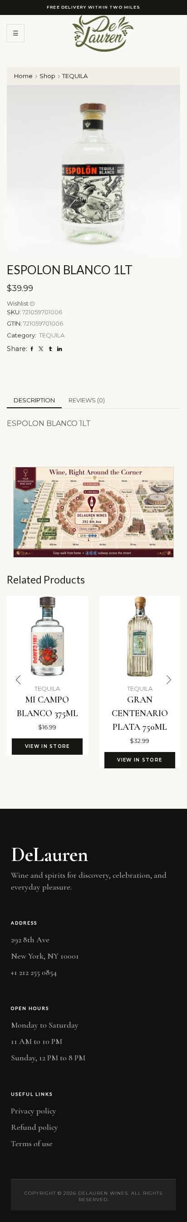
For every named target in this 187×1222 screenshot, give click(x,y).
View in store (47, 746)
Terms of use (32, 1143)
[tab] (34, 400)
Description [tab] (34, 400)
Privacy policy (33, 1111)
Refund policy (34, 1127)
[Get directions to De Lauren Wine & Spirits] (93, 512)
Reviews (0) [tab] (87, 400)
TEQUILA (75, 75)
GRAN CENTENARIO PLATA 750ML (140, 713)
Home (23, 75)
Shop (47, 75)
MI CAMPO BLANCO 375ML (47, 706)
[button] (18, 679)
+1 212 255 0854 (34, 972)
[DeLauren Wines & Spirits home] (102, 33)
